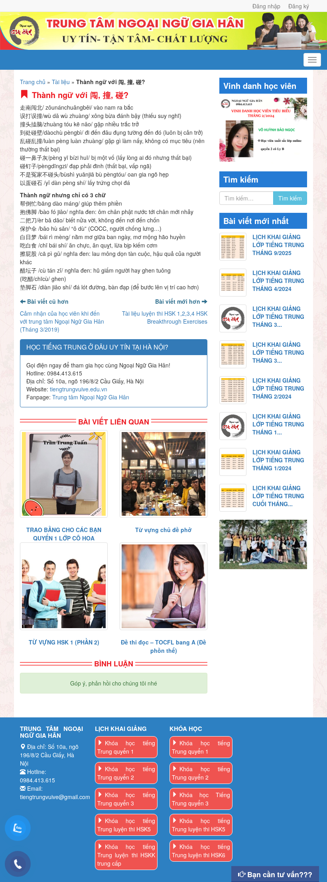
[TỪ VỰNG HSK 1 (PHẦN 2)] (64, 586)
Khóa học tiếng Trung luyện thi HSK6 (201, 851)
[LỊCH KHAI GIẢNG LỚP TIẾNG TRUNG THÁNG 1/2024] (232, 462)
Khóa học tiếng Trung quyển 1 (126, 747)
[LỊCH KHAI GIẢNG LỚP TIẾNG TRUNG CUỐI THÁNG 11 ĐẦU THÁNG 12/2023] (232, 498)
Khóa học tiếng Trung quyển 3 (126, 799)
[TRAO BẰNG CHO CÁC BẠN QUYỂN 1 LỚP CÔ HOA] (64, 474)
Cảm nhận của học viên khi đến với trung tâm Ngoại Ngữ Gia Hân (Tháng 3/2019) (62, 321)
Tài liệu (61, 82)
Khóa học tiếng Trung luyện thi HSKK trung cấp (126, 855)
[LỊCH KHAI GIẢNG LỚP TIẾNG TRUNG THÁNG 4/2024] (232, 283)
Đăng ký (298, 6)
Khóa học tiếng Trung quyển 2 (126, 773)
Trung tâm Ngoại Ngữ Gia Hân (90, 397)
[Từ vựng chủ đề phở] (163, 474)
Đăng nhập (266, 6)
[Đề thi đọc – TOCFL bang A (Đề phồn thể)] (163, 586)
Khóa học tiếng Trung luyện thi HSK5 (126, 825)
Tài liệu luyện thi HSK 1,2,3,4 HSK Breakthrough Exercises (164, 317)
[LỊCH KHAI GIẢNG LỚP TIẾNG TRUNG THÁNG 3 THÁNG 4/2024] (232, 318)
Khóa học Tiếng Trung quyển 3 (201, 799)
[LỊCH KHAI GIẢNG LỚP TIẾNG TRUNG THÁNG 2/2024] (232, 390)
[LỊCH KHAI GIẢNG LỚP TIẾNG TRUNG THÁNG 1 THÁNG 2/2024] (232, 426)
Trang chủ (32, 82)
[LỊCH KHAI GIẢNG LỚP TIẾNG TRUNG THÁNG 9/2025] (232, 247)
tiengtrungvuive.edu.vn (78, 389)
